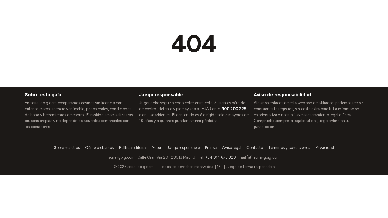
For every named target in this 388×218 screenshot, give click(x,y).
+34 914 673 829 (220, 157)
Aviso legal (231, 147)
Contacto (254, 147)
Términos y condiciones (289, 147)
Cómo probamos (99, 147)
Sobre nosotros (67, 147)
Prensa (211, 147)
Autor (156, 147)
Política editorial (132, 147)
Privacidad (325, 147)
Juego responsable (183, 147)
